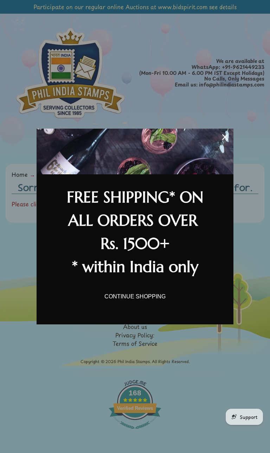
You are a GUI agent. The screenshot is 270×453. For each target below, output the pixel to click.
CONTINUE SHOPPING (135, 296)
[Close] (225, 137)
